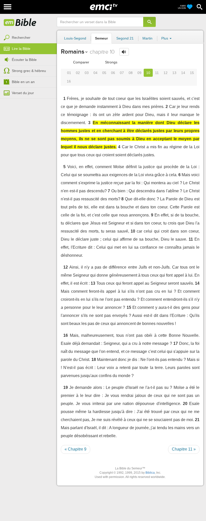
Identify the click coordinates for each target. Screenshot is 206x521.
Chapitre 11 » (184, 449)
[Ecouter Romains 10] (124, 52)
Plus (165, 38)
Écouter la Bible (24, 60)
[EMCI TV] (103, 6)
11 (157, 73)
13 (174, 73)
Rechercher (21, 37)
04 (95, 73)
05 (104, 73)
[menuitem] (28, 37)
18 (93, 359)
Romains (72, 51)
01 (69, 73)
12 (166, 73)
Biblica (150, 472)
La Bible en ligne (20, 22)
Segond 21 (125, 38)
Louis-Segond (75, 38)
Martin (147, 38)
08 (131, 73)
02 (78, 73)
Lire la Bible (21, 49)
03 (87, 73)
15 (192, 73)
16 (69, 81)
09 (139, 73)
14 (183, 73)
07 (122, 73)
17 (175, 343)
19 (65, 387)
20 (185, 403)
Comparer (80, 62)
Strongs (110, 62)
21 (197, 420)
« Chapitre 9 (75, 449)
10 (148, 73)
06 (113, 73)
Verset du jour (23, 93)
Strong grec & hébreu (29, 71)
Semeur (101, 38)
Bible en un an (23, 82)
